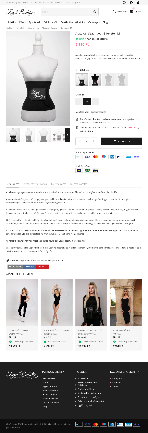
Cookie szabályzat (86, 389)
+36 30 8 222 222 (61, 2)
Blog (105, 22)
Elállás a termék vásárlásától (91, 401)
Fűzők (22, 22)
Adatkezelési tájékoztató (89, 393)
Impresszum (83, 378)
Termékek (20, 28)
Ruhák (11, 22)
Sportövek (35, 22)
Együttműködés (50, 386)
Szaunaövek (33, 28)
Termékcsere (49, 378)
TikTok (115, 386)
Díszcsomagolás (78, 184)
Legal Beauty (25, 260)
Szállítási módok (50, 390)
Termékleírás (12, 184)
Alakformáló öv (40, 260)
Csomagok (94, 22)
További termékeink (72, 22)
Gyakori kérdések (51, 402)
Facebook (117, 382)
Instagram (117, 378)
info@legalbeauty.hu (18, 2)
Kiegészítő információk (35, 184)
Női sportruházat (55, 260)
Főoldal (9, 28)
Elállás (46, 382)
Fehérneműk (51, 22)
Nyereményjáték (50, 398)
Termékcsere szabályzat (89, 397)
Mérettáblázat (58, 184)
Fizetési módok (50, 394)
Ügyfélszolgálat (85, 405)
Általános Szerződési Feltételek (87, 383)
